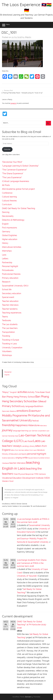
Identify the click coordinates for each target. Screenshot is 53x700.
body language (27, 406)
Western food (7, 481)
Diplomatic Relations (9, 411)
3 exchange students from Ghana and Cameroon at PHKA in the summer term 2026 (31, 563)
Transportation (8, 332)
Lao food (28, 441)
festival (35, 421)
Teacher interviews (10, 305)
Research (6, 282)
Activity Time (34, 392)
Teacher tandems (10, 309)
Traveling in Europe (10, 340)
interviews (43, 426)
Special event (8, 297)
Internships (7, 251)
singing (18, 458)
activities (23, 391)
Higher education (9, 239)
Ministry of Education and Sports (14, 454)
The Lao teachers (10, 328)
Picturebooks (8, 270)
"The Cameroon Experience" (14, 170)
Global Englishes (9, 235)
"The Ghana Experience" (12, 173)
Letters (5, 258)
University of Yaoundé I (27, 576)
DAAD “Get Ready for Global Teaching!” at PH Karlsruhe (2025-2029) (32, 625)
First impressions (9, 228)
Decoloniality (8, 216)
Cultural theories (9, 201)
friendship (8, 425)
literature (41, 450)
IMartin (28, 37)
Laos (4, 255)
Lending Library (28, 446)
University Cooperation (12, 347)
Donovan (28, 697)
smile (25, 457)
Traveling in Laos (9, 344)
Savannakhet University (39, 525)
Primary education (10, 278)
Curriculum (7, 204)
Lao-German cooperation (37, 431)
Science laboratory (8, 458)
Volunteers (7, 351)
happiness (21, 425)
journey (7, 430)
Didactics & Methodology (13, 220)
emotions (22, 410)
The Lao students (10, 324)
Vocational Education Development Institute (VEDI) (26, 478)
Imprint (6, 375)
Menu (8, 24)
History (5, 243)
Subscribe (7, 149)
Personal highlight (10, 266)
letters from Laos (31, 450)
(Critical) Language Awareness (15, 181)
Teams (5, 317)
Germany (6, 231)
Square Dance (33, 458)
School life (6, 289)
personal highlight (36, 453)
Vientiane (42, 474)
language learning (20, 431)
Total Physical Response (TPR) (26, 474)
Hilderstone (34, 425)
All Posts (6, 185)
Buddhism (38, 406)
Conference (7, 193)
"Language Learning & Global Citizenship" (20, 166)
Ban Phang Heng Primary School (18, 396)
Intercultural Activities (11, 247)
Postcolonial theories (11, 274)
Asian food (45, 392)
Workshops (7, 355)
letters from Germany (17, 450)
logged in (13, 103)
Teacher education (10, 301)
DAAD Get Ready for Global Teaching (18, 208)
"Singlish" (13, 392)
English (5, 224)
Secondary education (11, 293)
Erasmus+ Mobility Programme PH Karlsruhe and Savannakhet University (26, 415)
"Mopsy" (5, 392)
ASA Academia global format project (18, 189)
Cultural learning (9, 197)
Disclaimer (8, 372)
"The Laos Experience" (12, 177)
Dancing (5, 212)
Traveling (6, 336)
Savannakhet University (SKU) (15, 286)
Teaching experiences (11, 313)
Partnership (7, 262)
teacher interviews (17, 463)
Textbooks (6, 320)
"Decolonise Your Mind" (12, 162)
